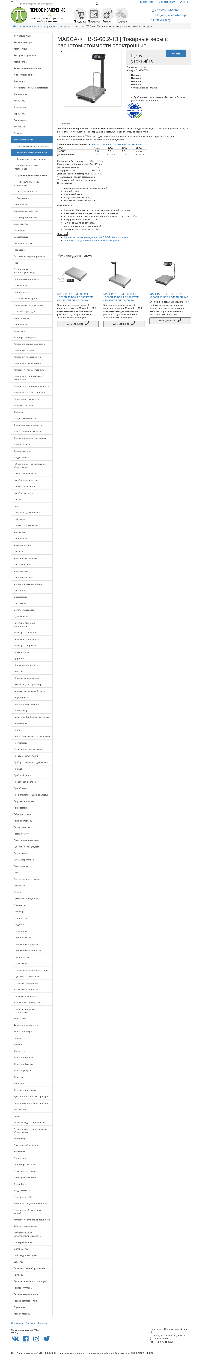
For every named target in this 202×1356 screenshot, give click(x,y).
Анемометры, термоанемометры (31, 87)
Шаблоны (18, 1044)
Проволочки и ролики (25, 781)
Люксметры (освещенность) (28, 512)
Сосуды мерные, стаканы (27, 879)
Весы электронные (23, 139)
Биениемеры (20, 120)
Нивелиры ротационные (26, 638)
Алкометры (19, 81)
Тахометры (19, 911)
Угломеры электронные (26, 989)
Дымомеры (19, 330)
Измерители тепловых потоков (29, 392)
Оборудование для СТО (26, 664)
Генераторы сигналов (25, 1164)
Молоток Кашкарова (24, 609)
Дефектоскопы (21, 317)
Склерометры (21, 866)
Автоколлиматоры (23, 42)
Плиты (17, 729)
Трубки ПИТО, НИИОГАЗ (26, 976)
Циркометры (20, 1038)
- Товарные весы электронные (30, 152)
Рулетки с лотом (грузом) (27, 846)
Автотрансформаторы (25, 55)
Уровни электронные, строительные (25, 1010)
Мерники (18, 551)
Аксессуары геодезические (27, 68)
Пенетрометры (21, 710)
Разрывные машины (24, 801)
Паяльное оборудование (26, 703)
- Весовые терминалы (26, 191)
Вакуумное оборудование (27, 1145)
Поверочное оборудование (28, 749)
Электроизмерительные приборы (31, 1102)
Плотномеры (20, 742)
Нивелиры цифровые (25, 645)
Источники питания (23, 405)
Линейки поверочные (25, 486)
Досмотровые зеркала (25, 1177)
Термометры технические (27, 943)
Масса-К (147, 67)
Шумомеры (19, 1083)
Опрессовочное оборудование (29, 1268)
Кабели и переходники (25, 1226)
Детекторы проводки (24, 311)
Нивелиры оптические (25, 632)
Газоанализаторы (23, 243)
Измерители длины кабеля (27, 363)
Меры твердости (22, 564)
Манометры (20, 531)
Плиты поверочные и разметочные (32, 736)
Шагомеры (19, 1051)
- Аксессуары (21, 197)
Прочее (17, 1115)
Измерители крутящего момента (30, 1203)
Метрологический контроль (28, 583)
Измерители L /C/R (23, 1196)
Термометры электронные (27, 950)
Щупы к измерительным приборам (31, 1096)
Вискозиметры (21, 223)
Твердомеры (20, 918)
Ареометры (19, 100)
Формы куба (20, 1018)
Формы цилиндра (23, 1031)
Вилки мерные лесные (25, 217)
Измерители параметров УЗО (29, 369)
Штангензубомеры (23, 1057)
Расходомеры (21, 807)
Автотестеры (20, 48)
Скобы (17, 872)
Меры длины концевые (25, 557)
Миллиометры (21, 1248)
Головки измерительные (26, 278)
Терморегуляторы (23, 1287)
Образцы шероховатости (26, 677)
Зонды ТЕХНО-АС (23, 1190)
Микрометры (20, 596)
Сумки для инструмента (26, 898)
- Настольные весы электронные (31, 146)
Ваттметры (19, 1151)
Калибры (18, 411)
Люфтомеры (20, 518)
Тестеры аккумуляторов (26, 1294)
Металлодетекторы (23, 577)
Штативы (18, 1076)
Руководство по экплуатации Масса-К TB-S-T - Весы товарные (96, 237)
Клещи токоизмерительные (28, 424)
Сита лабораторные (24, 859)
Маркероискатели (23, 1242)
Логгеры (18, 499)
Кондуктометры (22, 457)
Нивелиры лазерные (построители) (24, 624)
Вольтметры (20, 1158)
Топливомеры (21, 963)
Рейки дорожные (22, 814)
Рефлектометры (22, 827)
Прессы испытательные (26, 755)
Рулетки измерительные (26, 840)
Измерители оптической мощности (32, 1219)
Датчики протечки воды (26, 1171)
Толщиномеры (21, 956)
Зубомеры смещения (25, 337)
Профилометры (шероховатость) (31, 794)
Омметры (19, 1261)
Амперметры (20, 1138)
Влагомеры (19, 230)
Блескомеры (20, 126)
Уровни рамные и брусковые (28, 1002)
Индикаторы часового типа (27, 398)
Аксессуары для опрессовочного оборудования (30, 1130)
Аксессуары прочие (24, 74)
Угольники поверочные (25, 995)
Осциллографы (22, 697)
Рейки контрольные (24, 820)
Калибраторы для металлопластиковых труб (27, 1234)
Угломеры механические (26, 982)
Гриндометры (21, 291)
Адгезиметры (20, 61)
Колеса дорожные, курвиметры (30, 437)
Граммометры (21, 285)
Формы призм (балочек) (26, 1025)
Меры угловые (21, 570)
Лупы (16, 505)
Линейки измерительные (26, 479)
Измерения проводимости (27, 356)
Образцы (18, 671)
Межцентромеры (22, 544)
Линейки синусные (23, 492)
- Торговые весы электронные (30, 159)
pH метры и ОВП (22, 35)
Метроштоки (20, 590)
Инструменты (20, 1109)
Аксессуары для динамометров (30, 1122)
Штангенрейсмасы (23, 1063)
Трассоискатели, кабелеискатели (31, 969)
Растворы (19, 1274)
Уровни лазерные (23, 1313)
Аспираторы (20, 107)
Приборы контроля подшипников (31, 762)
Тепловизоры (20, 930)
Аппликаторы (20, 94)
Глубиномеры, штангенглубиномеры (25, 271)
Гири (16, 262)
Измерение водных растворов (29, 343)
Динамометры (21, 324)
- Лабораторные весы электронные (26, 167)
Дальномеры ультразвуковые (29, 304)
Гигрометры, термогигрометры (29, 256)
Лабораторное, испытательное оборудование (30, 465)
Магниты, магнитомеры (26, 525)
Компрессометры (23, 450)
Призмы (18, 768)
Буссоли (18, 133)
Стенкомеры (20, 885)
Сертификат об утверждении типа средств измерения (91, 240)
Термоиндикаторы (23, 937)
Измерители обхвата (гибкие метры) (28, 1211)
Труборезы (19, 1307)
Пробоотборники (22, 775)
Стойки (17, 892)
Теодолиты (19, 924)
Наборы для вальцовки (25, 1255)
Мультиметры (21, 616)
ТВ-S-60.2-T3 (125, 144)
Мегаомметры (21, 538)
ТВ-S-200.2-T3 (139, 144)
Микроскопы (20, 603)
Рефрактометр (21, 833)
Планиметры (20, 723)
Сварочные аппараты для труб (30, 1281)
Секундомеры (21, 853)
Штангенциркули (22, 1070)
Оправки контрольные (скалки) (29, 690)
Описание (65, 123)
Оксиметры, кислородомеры (28, 684)
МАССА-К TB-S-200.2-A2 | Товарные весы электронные (168, 295)
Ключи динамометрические (28, 431)
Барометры (19, 113)
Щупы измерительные (25, 1089)
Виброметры (20, 204)
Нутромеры (19, 658)
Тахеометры (20, 905)
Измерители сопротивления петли (31, 385)
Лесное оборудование (25, 473)
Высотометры (21, 236)
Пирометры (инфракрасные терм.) (32, 716)
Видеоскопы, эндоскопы (26, 210)
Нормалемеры (21, 651)
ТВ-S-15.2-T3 (97, 144)
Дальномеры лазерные (26, 298)
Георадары (19, 249)
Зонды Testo (20, 1183)
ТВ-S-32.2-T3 (111, 144)
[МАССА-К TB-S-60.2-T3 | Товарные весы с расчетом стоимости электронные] (93, 78)
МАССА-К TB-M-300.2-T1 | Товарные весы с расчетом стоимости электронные (75, 297)
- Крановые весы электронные (30, 175)
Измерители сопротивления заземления (28, 378)
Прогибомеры (21, 788)
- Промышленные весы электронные (26, 183)
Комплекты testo (22, 444)
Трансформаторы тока (25, 1300)
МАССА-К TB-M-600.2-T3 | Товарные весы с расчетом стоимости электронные (121, 297)
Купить (176, 53)
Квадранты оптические (25, 418)
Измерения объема (24, 350)
